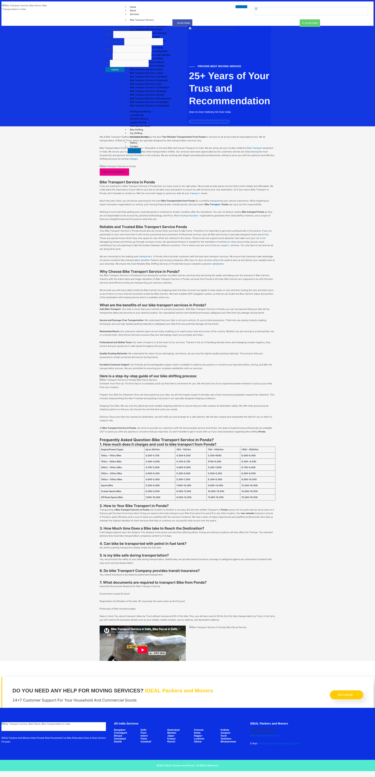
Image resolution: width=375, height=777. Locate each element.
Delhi (143, 730)
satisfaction (218, 263)
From (109, 56)
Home (133, 7)
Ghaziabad (120, 738)
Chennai (198, 730)
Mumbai (171, 733)
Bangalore (120, 730)
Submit (115, 69)
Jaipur (170, 735)
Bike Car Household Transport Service (209, 121)
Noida (197, 733)
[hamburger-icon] (241, 6)
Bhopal (118, 735)
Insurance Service (139, 136)
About (133, 10)
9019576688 (183, 23)
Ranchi (171, 741)
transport (195, 193)
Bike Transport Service (142, 20)
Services (134, 14)
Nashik (118, 741)
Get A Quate (345, 695)
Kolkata (225, 730)
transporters (146, 256)
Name (109, 34)
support (225, 245)
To (107, 63)
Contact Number (114, 41)
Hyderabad (173, 730)
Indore (144, 735)
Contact (134, 146)
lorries (265, 234)
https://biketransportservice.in (265, 735)
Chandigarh (120, 733)
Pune (143, 733)
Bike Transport (254, 148)
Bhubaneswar (228, 741)
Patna (144, 738)
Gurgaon (225, 733)
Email (109, 48)
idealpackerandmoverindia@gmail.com (279, 743)
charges (133, 158)
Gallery (133, 142)
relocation (194, 215)
